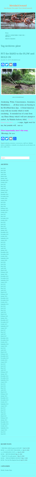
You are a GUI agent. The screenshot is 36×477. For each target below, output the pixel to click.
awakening (7, 143)
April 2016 (3, 350)
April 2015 (3, 370)
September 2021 (4, 238)
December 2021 (4, 232)
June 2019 (3, 286)
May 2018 (3, 310)
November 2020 (4, 254)
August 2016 (4, 346)
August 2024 (4, 200)
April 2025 (3, 188)
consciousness (19, 143)
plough (21, 145)
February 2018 (4, 316)
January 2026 (4, 178)
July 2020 (3, 262)
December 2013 (4, 398)
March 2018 (4, 314)
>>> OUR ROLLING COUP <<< (9, 452)
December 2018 (4, 298)
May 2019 (3, 288)
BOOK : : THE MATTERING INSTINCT (11, 458)
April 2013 (3, 414)
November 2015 (4, 358)
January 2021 (4, 250)
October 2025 (4, 182)
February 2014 (4, 394)
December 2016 (4, 338)
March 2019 (4, 292)
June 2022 (3, 224)
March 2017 (4, 336)
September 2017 (4, 326)
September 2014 (4, 380)
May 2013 (3, 412)
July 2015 (3, 364)
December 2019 (4, 276)
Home (6, 33)
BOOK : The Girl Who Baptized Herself (10, 460)
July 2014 (3, 384)
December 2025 (4, 180)
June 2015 (3, 366)
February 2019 (4, 294)
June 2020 (3, 264)
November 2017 (4, 322)
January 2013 (4, 420)
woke (8, 147)
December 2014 (4, 376)
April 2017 (3, 334)
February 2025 (4, 190)
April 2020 (3, 268)
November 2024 (4, 196)
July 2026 (3, 168)
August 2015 (4, 362)
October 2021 (4, 236)
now (18, 145)
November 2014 (4, 378)
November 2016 (4, 340)
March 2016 (4, 352)
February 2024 (4, 208)
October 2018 (4, 302)
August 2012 (4, 430)
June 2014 (3, 386)
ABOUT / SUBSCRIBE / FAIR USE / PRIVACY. (15, 35)
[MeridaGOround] (18, 20)
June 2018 (3, 308)
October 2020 (4, 256)
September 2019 (4, 280)
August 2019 (4, 282)
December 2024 (4, 194)
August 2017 (4, 328)
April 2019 (3, 290)
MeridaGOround (18, 5)
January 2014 (4, 396)
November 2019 (4, 278)
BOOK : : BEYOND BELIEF (8, 454)
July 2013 (3, 408)
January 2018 (4, 318)
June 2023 (3, 214)
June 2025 (3, 184)
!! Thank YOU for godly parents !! (9, 456)
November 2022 (4, 218)
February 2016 (4, 354)
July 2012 (3, 432)
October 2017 (4, 324)
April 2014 (3, 390)
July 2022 (3, 222)
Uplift (5, 147)
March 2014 (4, 392)
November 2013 (4, 400)
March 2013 (4, 416)
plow (25, 145)
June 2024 (3, 204)
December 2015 (4, 356)
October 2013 (4, 402)
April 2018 (3, 312)
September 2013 (4, 404)
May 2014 (3, 388)
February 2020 (4, 272)
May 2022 (3, 226)
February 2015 (4, 372)
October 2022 (4, 220)
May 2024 (3, 206)
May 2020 (3, 266)
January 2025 (4, 192)
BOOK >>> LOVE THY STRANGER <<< (11, 450)
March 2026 (4, 176)
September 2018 (4, 304)
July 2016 (3, 348)
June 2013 (3, 410)
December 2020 (4, 252)
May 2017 (3, 332)
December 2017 (4, 320)
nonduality (14, 145)
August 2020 (4, 260)
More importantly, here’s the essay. (14, 130)
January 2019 (4, 296)
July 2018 (3, 306)
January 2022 (4, 230)
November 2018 (4, 300)
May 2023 (3, 216)
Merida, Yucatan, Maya (6, 470)
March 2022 (4, 228)
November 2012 (4, 424)
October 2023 (4, 212)
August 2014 (4, 382)
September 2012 (4, 428)
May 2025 (3, 186)
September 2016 (4, 344)
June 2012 (3, 434)
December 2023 (4, 210)
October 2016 (4, 342)
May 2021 (3, 246)
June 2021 (3, 244)
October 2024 (4, 198)
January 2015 (4, 374)
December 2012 (4, 422)
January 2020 (4, 274)
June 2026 (3, 170)
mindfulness (8, 145)
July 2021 (3, 242)
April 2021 (3, 248)
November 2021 (4, 234)
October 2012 (4, 426)
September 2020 (4, 258)
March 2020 (4, 270)
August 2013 (4, 406)
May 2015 (3, 368)
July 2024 (3, 202)
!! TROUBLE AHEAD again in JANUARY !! (12, 448)
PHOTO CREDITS (10, 39)
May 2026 (3, 172)
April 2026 (3, 174)
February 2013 (4, 418)
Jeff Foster (25, 143)
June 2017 (3, 330)
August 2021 (4, 240)
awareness (12, 143)
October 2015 (4, 360)
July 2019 (3, 284)
